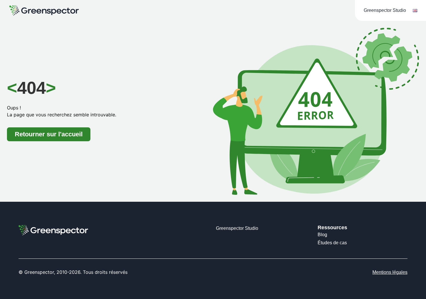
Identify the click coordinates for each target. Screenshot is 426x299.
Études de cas (332, 242)
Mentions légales (389, 272)
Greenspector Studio (385, 10)
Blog (322, 234)
